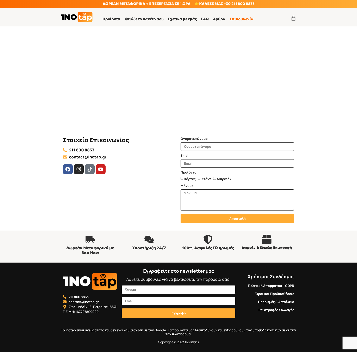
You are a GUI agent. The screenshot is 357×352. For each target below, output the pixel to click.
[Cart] (293, 18)
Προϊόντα (111, 19)
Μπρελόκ (224, 179)
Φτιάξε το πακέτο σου (144, 19)
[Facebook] (68, 169)
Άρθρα (219, 19)
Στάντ (206, 179)
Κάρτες (190, 179)
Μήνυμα (187, 186)
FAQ (205, 19)
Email (185, 156)
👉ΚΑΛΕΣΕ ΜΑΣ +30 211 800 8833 (225, 3)
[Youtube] (101, 169)
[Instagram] (79, 169)
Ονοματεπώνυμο (194, 139)
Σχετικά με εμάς (182, 19)
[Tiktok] (90, 169)
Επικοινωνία (241, 19)
